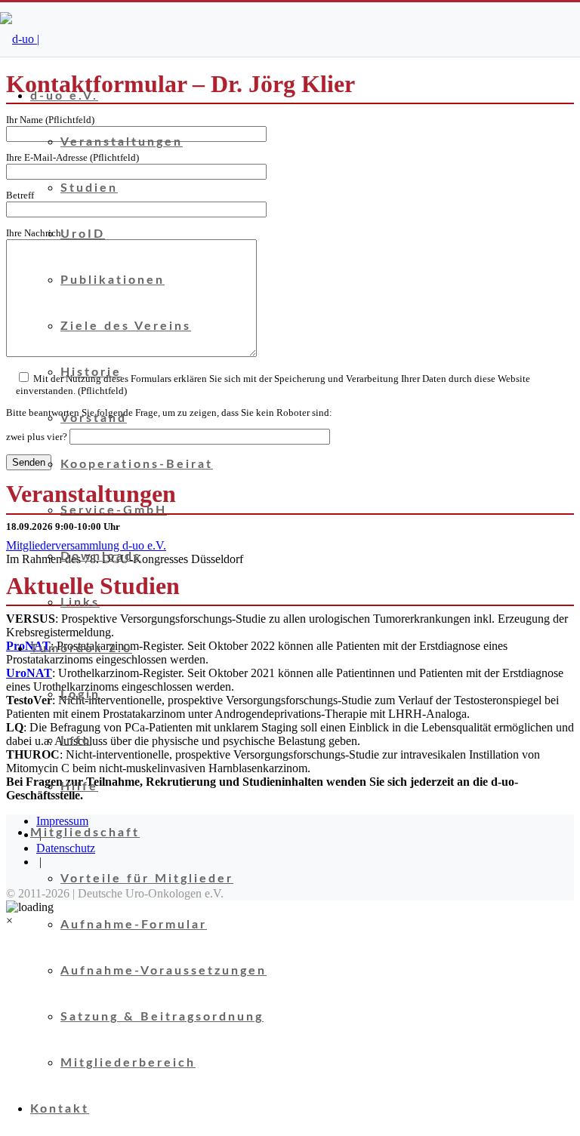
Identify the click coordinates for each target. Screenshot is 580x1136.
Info (75, 740)
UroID (82, 234)
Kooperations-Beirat (136, 464)
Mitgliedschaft (85, 833)
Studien (89, 188)
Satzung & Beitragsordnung (162, 1017)
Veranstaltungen (121, 142)
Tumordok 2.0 (81, 648)
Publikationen (112, 280)
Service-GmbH (113, 510)
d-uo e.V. (64, 96)
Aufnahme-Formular (133, 925)
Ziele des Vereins (125, 326)
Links (80, 602)
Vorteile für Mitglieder (146, 879)
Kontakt (59, 1109)
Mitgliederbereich (128, 1063)
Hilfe (79, 786)
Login (80, 694)
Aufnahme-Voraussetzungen (163, 971)
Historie (91, 372)
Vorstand (93, 418)
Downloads (100, 556)
